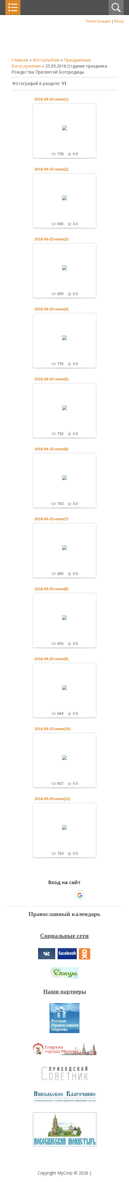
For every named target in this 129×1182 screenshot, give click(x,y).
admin (67, 139)
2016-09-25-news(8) (51, 589)
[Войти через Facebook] (59, 895)
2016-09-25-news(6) (51, 449)
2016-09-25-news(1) (51, 99)
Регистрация (98, 21)
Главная (19, 60)
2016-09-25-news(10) (52, 729)
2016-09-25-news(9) (51, 659)
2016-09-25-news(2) (51, 169)
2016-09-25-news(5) (51, 379)
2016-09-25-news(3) (51, 239)
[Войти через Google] (80, 895)
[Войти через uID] (38, 895)
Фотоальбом (46, 60)
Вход (119, 21)
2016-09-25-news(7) (51, 519)
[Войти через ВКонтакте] (48, 895)
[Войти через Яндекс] (69, 895)
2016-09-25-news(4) (51, 309)
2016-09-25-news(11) (52, 799)
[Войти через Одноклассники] (90, 895)
